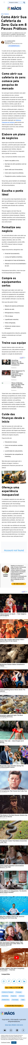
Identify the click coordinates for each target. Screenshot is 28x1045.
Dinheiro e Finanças (7, 992)
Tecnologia (15, 1000)
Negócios (6, 14)
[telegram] (19, 981)
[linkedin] (24, 981)
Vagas (22, 1000)
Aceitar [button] (14, 1042)
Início (2, 14)
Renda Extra (5, 1000)
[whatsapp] (3, 981)
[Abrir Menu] (4, 2)
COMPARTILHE (14, 46)
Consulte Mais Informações (14, 1006)
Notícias (21, 996)
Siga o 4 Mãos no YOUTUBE (13, 987)
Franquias (18, 992)
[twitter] (14, 981)
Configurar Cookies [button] (5, 1042)
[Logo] (14, 8)
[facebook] (9, 981)
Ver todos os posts (19, 584)
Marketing (5, 996)
